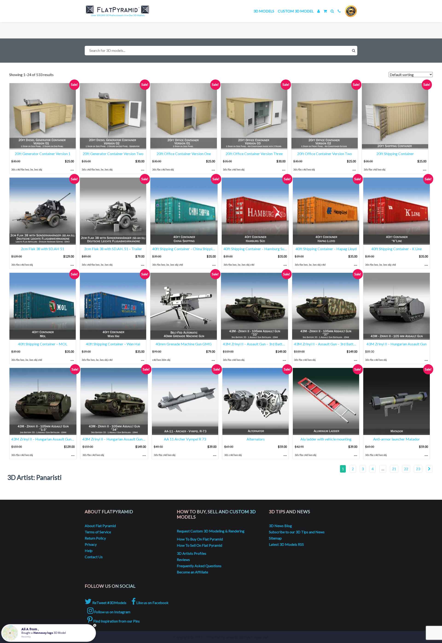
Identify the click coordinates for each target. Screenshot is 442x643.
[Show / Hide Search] (332, 11)
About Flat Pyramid (100, 525)
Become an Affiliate (192, 572)
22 (406, 469)
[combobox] (221, 50)
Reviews (183, 559)
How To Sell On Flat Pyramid (199, 545)
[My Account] (318, 11)
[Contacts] (339, 11)
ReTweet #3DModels (109, 602)
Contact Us (94, 557)
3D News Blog (280, 525)
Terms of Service (98, 532)
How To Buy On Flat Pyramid (200, 539)
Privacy (91, 544)
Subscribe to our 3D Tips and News (297, 532)
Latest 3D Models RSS (286, 544)
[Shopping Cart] (325, 11)
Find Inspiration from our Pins (116, 621)
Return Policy (95, 538)
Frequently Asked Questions (199, 566)
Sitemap (275, 538)
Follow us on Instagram (111, 612)
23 (418, 469)
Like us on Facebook (152, 602)
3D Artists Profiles (191, 553)
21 (394, 469)
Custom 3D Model (296, 11)
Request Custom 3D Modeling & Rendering (210, 531)
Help (89, 550)
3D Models (263, 11)
